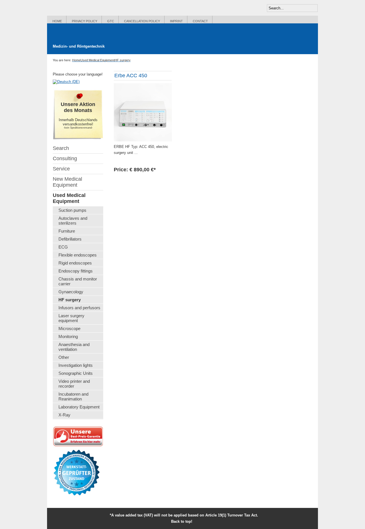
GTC (110, 21)
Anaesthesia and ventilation (74, 347)
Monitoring (68, 336)
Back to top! (184, 521)
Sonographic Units (75, 373)
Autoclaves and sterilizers (72, 220)
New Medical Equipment (67, 182)
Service (61, 169)
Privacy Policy (84, 21)
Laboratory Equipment (79, 406)
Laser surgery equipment (71, 318)
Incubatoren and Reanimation (73, 396)
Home (57, 21)
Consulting (65, 158)
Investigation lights (75, 365)
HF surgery (69, 299)
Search (61, 148)
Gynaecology (70, 291)
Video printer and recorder (74, 383)
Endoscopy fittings (75, 270)
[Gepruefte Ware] (76, 464)
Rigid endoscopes (75, 263)
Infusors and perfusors (79, 307)
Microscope (69, 328)
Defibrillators (70, 239)
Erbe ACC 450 (130, 75)
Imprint (176, 21)
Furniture (66, 231)
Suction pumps (72, 210)
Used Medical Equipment (69, 198)
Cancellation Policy (142, 21)
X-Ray (64, 414)
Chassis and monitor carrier (77, 281)
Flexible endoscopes (77, 255)
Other (63, 357)
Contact (200, 21)
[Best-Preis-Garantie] (78, 435)
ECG (63, 247)
